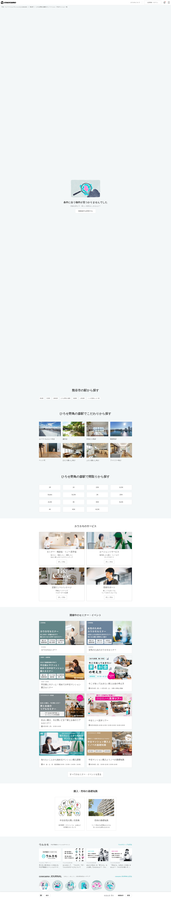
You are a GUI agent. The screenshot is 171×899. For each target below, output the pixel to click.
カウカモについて (135, 2)
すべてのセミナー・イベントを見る (85, 774)
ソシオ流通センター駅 (94, 398)
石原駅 (48, 398)
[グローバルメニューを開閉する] (169, 2)
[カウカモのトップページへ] (8, 2)
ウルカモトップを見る (125, 844)
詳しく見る (61, 562)
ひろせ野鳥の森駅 (65, 398)
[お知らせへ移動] (164, 2)
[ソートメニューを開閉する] (41, 895)
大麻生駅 (55, 398)
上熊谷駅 (82, 398)
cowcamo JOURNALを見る (123, 876)
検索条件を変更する (85, 211)
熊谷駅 (41, 398)
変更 (128, 895)
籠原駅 (75, 398)
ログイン (152, 2)
